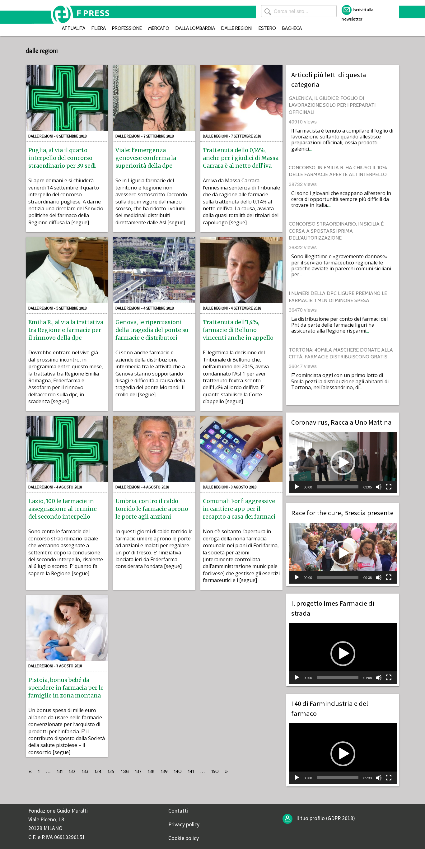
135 (111, 771)
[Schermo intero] (388, 487)
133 (85, 771)
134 (98, 771)
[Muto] (379, 487)
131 (60, 771)
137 (138, 771)
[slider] (337, 486)
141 (191, 771)
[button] (342, 462)
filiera (98, 28)
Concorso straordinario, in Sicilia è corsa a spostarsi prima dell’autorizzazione (336, 231)
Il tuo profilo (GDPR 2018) (325, 818)
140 (178, 771)
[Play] (297, 487)
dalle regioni (236, 28)
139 (164, 771)
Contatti (178, 810)
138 (151, 771)
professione (127, 28)
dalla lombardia (195, 28)
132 (72, 771)
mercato (158, 28)
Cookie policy (183, 838)
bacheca (292, 28)
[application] (343, 462)
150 (215, 771)
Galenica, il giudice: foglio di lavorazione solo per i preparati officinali (332, 105)
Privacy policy (183, 824)
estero (267, 28)
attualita (73, 28)
